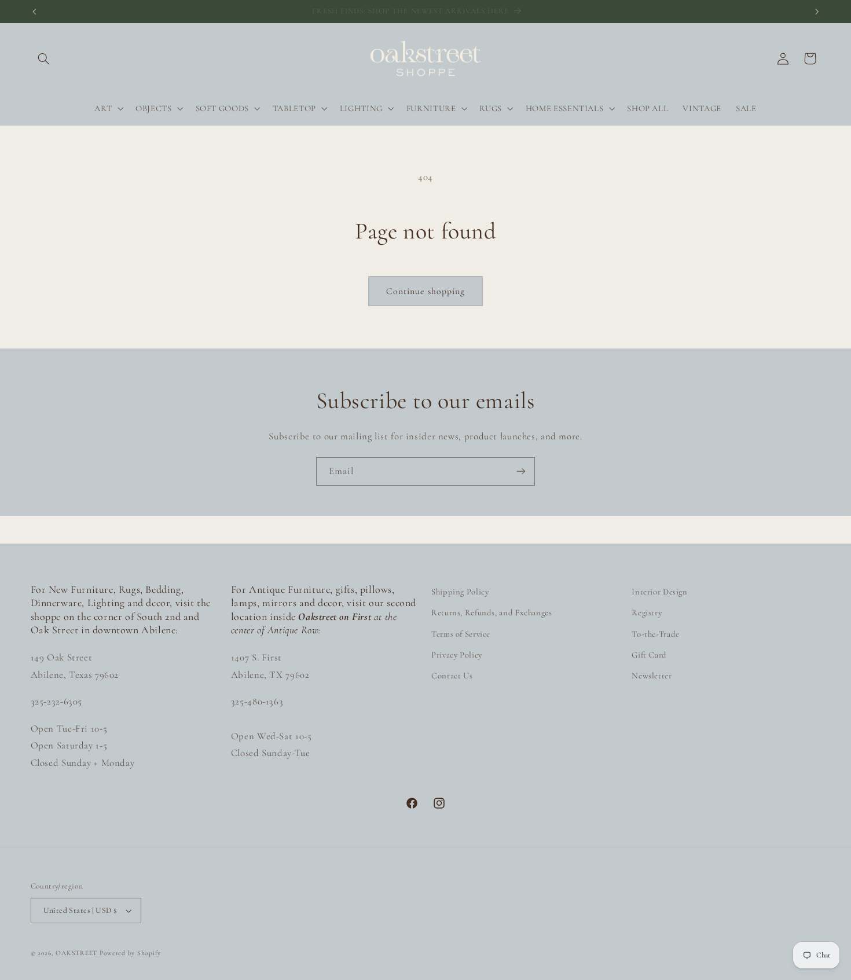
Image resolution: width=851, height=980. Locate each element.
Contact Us (451, 675)
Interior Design (659, 591)
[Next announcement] (817, 11)
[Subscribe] (521, 471)
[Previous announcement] (34, 11)
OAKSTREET (76, 953)
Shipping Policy (460, 591)
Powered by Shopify (130, 953)
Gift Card (649, 654)
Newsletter (652, 675)
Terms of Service (460, 634)
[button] (44, 58)
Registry (647, 612)
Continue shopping (425, 291)
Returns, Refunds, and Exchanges (491, 612)
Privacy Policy (456, 654)
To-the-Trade (656, 634)
